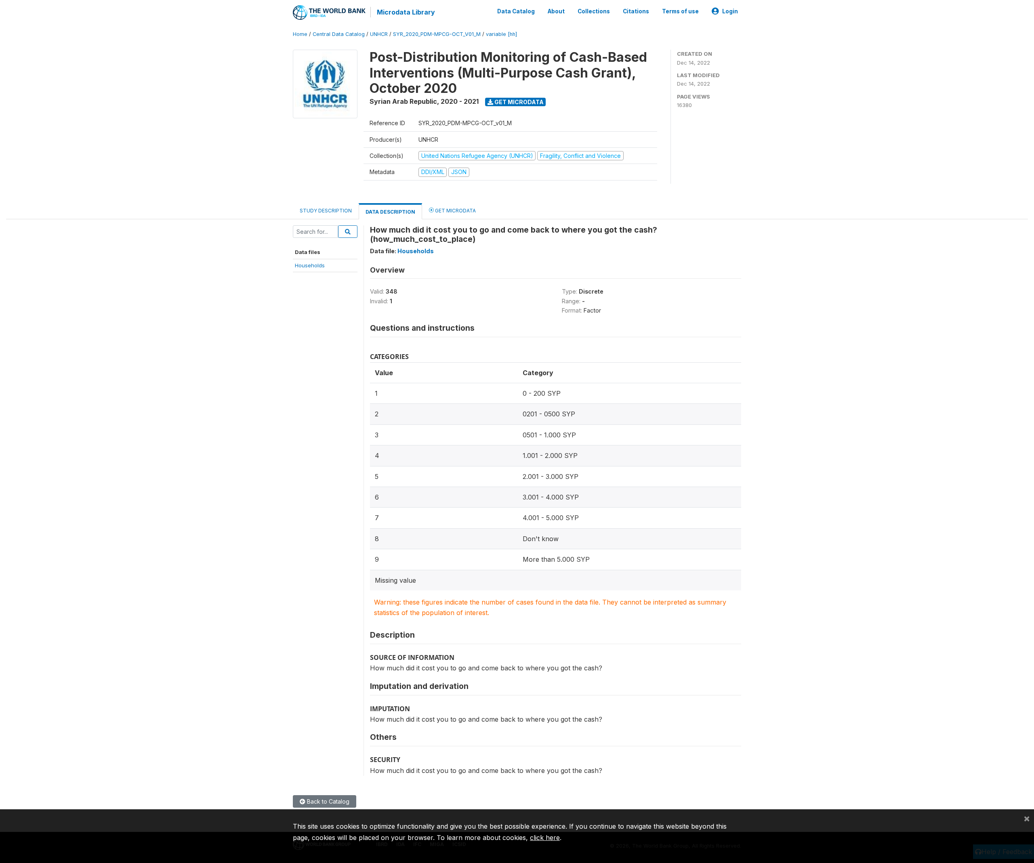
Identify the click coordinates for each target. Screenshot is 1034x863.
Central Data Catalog (339, 34)
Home (300, 34)
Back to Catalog (327, 801)
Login (730, 11)
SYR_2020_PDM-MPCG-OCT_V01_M (437, 34)
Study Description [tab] (326, 211)
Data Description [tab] (390, 212)
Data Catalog (516, 11)
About (556, 11)
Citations (636, 11)
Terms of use (680, 11)
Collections (594, 11)
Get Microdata (518, 102)
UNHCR (379, 34)
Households (310, 265)
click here (545, 838)
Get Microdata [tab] (455, 211)
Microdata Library (406, 12)
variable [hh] (501, 34)
